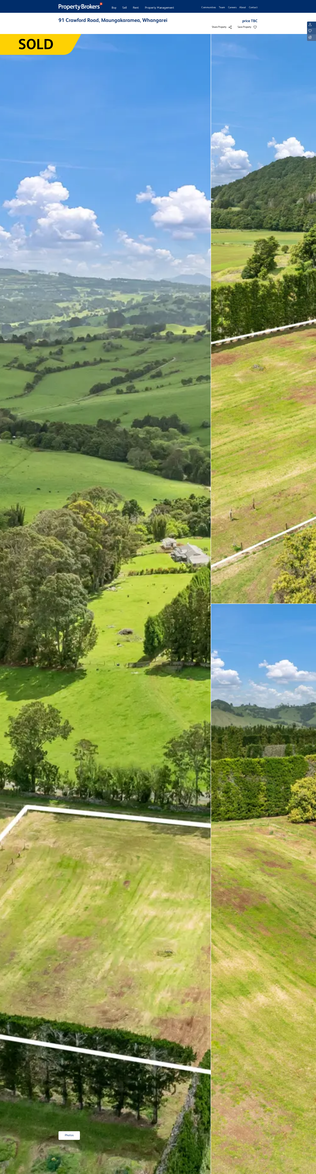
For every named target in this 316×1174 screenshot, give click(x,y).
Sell (124, 7)
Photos (69, 1135)
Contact (253, 7)
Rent (136, 7)
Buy (114, 7)
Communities (208, 7)
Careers (232, 7)
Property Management (159, 7)
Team (222, 7)
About (242, 7)
